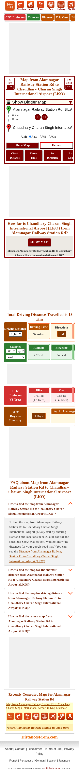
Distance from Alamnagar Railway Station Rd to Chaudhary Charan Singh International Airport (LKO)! (35, 556)
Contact (20, 749)
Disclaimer (35, 749)
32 (69, 83)
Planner (47, 17)
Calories (33, 17)
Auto (34, 136)
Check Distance (15, 155)
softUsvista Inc (52, 768)
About (9, 749)
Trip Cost (62, 17)
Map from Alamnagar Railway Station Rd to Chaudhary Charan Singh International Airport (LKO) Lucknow (38, 706)
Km (10, 83)
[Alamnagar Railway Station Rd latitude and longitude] (44, 716)
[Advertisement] (39, 48)
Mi (44, 136)
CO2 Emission (15, 17)
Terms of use (53, 749)
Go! (62, 333)
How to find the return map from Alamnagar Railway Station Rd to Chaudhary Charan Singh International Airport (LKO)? (34, 624)
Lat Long (71, 155)
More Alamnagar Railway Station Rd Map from (38, 727)
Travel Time (33, 155)
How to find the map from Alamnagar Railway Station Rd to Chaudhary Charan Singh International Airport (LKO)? (36, 508)
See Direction (52, 155)
